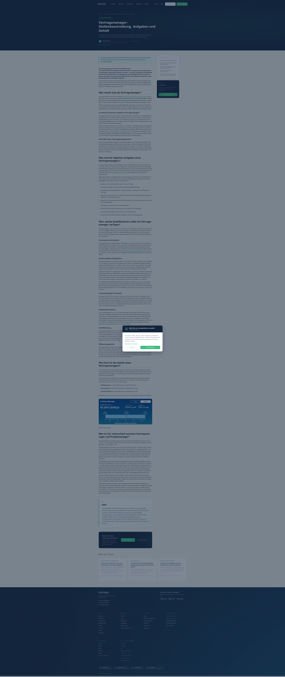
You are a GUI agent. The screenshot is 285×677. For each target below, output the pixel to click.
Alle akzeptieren (150, 347)
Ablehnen (132, 347)
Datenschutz (135, 344)
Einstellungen (128, 344)
